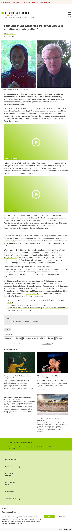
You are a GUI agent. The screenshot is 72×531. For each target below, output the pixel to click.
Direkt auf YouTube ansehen (11, 158)
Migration (51, 338)
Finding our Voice (32, 293)
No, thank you (61, 516)
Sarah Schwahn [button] (10, 34)
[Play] (36, 142)
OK (49, 516)
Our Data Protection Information (10, 526)
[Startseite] (17, 15)
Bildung (18, 338)
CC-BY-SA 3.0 (46, 344)
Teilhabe (59, 338)
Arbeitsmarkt (9, 338)
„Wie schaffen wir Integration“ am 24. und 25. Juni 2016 (41, 94)
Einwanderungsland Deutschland (34, 338)
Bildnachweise (24, 89)
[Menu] (69, 13)
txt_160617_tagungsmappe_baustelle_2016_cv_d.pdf (24, 321)
